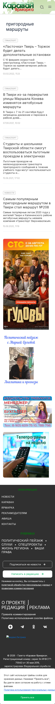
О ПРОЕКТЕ (14, 602)
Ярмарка (8, 507)
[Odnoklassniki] (34, 627)
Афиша (7, 518)
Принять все (27, 697)
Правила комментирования (19, 614)
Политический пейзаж (22, 540)
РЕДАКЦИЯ (13, 607)
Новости (9, 193)
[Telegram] (22, 627)
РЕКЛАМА (39, 607)
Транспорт (10, 40)
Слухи (7, 544)
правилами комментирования (18, 588)
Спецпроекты (30, 544)
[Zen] (10, 627)
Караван (8, 502)
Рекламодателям (14, 513)
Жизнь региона (15, 548)
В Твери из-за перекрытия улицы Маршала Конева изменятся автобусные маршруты (25, 101)
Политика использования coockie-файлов (27, 618)
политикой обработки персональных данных (26, 585)
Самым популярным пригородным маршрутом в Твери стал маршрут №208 (27, 203)
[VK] (45, 627)
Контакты (9, 524)
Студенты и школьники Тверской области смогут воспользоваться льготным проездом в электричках (26, 150)
